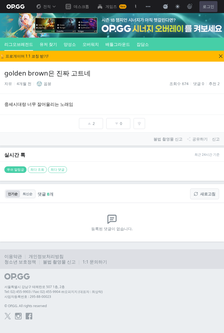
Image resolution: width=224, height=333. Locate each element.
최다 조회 (37, 169)
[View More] (148, 6)
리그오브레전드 (18, 44)
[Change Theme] (177, 6)
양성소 (70, 44)
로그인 (208, 6)
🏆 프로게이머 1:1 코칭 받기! (24, 56)
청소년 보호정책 (20, 262)
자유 (8, 83)
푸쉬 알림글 (15, 169)
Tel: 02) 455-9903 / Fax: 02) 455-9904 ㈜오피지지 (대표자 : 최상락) (53, 291)
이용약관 (13, 256)
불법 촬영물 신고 (59, 262)
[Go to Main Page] (15, 6)
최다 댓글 (57, 169)
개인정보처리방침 (46, 256)
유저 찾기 (48, 44)
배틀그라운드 (117, 44)
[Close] (220, 56)
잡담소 (143, 44)
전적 (47, 6)
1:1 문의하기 (94, 262)
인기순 (13, 193)
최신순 (28, 193)
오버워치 (90, 44)
